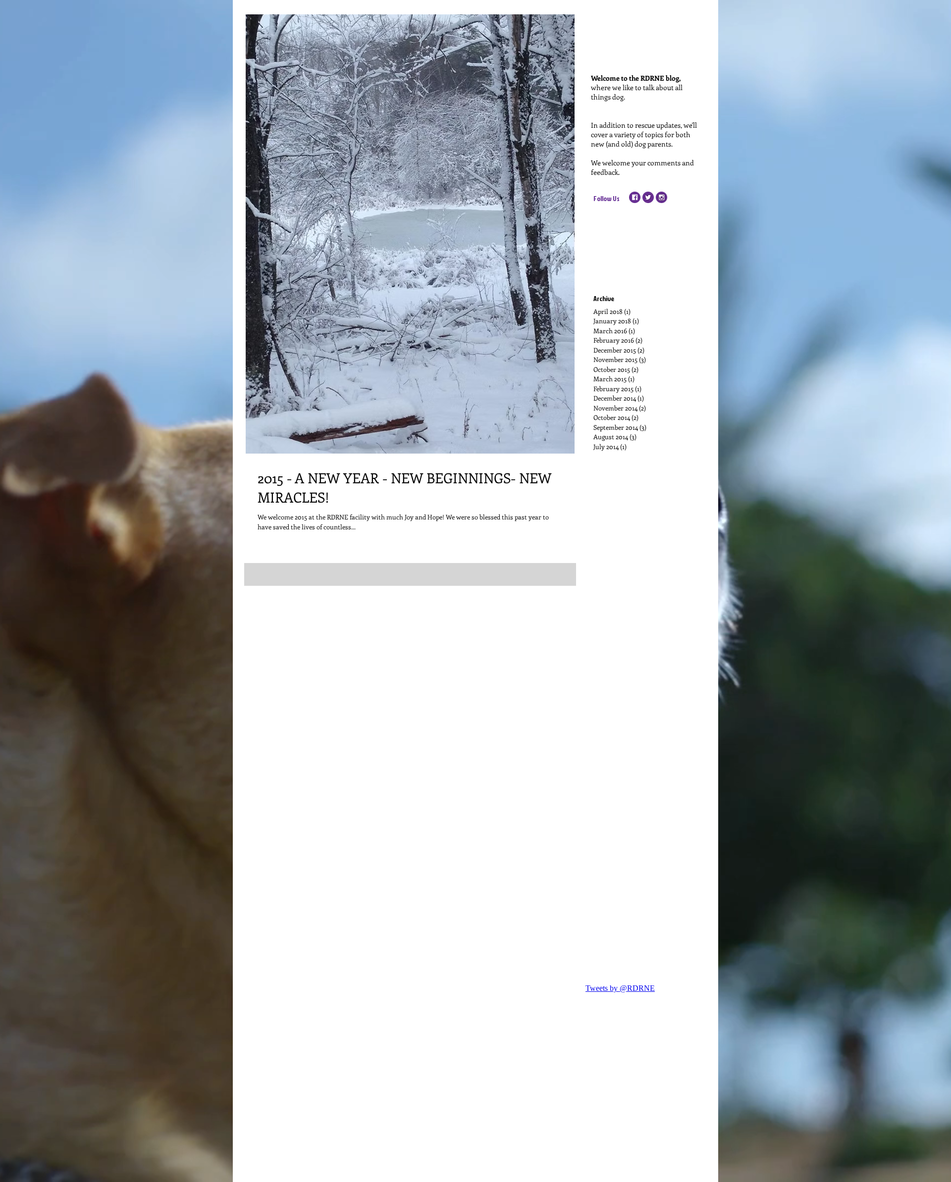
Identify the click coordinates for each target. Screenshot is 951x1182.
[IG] (661, 197)
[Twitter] (648, 197)
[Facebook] (634, 197)
